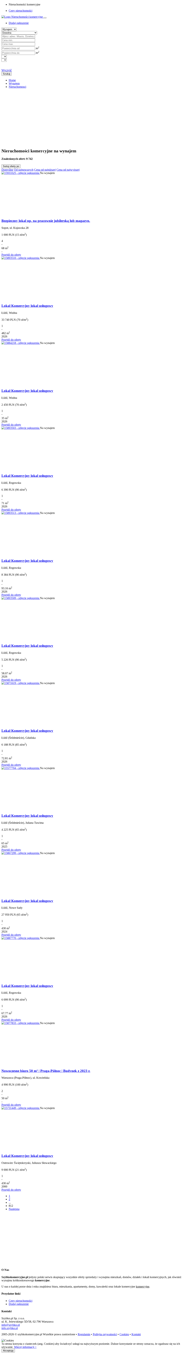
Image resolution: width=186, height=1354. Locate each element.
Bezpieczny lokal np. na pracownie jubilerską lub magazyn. (45, 221)
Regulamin (84, 1334)
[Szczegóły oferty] (20, 173)
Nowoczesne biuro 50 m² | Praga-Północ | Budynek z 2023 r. (45, 1071)
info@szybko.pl (10, 1324)
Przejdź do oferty (11, 254)
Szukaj (6, 73)
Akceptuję (8, 1350)
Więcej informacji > (25, 1347)
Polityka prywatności (105, 1334)
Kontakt (136, 1334)
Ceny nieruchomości (20, 10)
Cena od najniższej (45, 169)
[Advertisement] (93, 116)
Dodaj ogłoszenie (19, 1304)
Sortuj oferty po (11, 166)
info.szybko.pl (9, 1328)
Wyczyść (6, 70)
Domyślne (7, 169)
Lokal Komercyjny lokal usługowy (27, 306)
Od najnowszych (23, 169)
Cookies (124, 1334)
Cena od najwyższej (68, 169)
